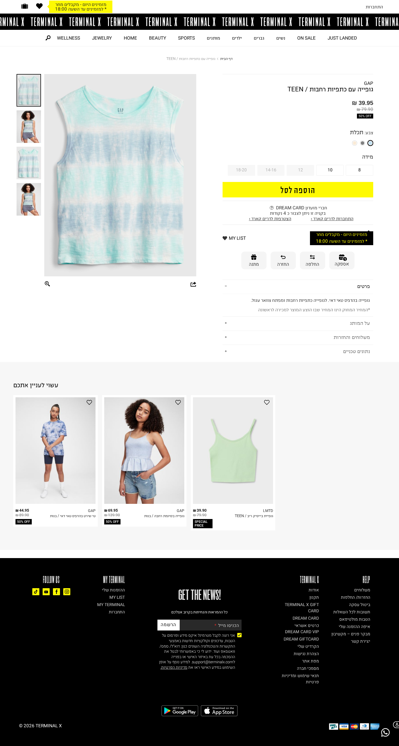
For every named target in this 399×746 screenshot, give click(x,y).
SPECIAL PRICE (201, 523)
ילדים (237, 38)
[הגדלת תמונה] (47, 284)
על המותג (360, 323)
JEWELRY (102, 38)
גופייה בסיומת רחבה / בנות (164, 516)
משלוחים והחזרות (352, 337)
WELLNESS (68, 38)
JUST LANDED (342, 38)
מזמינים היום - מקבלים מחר (81, 4)
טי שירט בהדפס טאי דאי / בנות (73, 516)
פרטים (363, 286)
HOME (130, 38)
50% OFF (365, 116)
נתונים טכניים (356, 351)
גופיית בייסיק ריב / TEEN (254, 516)
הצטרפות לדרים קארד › (270, 218)
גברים (259, 38)
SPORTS (186, 38)
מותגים (213, 38)
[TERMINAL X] (199, 22)
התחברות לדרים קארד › (332, 218)
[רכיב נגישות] (395, 725)
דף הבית (226, 58)
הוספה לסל (297, 189)
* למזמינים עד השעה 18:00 (81, 9)
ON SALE (306, 38)
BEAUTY (157, 38)
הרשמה (168, 624)
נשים (280, 38)
